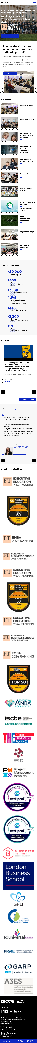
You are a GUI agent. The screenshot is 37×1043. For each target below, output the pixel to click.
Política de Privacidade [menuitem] (5, 1036)
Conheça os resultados (10, 36)
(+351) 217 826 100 (8, 1027)
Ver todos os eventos (27, 399)
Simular (6, 73)
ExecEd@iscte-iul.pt (9, 1029)
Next (34, 392)
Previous (3, 392)
